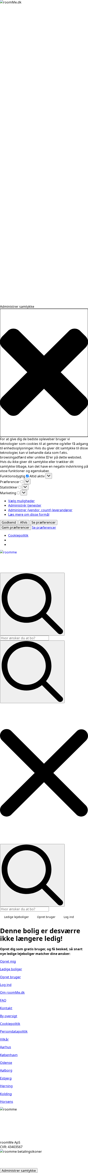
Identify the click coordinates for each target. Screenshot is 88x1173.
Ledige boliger (11, 969)
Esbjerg (6, 1078)
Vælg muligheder (21, 501)
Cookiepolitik (18, 535)
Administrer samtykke (19, 1170)
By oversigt (8, 1016)
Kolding (6, 1094)
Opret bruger (46, 917)
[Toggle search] (32, 671)
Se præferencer (44, 522)
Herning (6, 1086)
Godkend (9, 522)
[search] (32, 604)
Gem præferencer (15, 527)
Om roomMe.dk (12, 992)
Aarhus (5, 1047)
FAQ (3, 1000)
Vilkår (4, 1039)
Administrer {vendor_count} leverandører (40, 510)
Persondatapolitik (14, 1031)
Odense (6, 1062)
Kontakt (6, 1008)
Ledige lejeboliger (16, 917)
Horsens (6, 1101)
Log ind (69, 917)
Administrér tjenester (24, 505)
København (9, 1055)
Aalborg (6, 1070)
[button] (44, 373)
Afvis (23, 522)
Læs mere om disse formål (28, 514)
